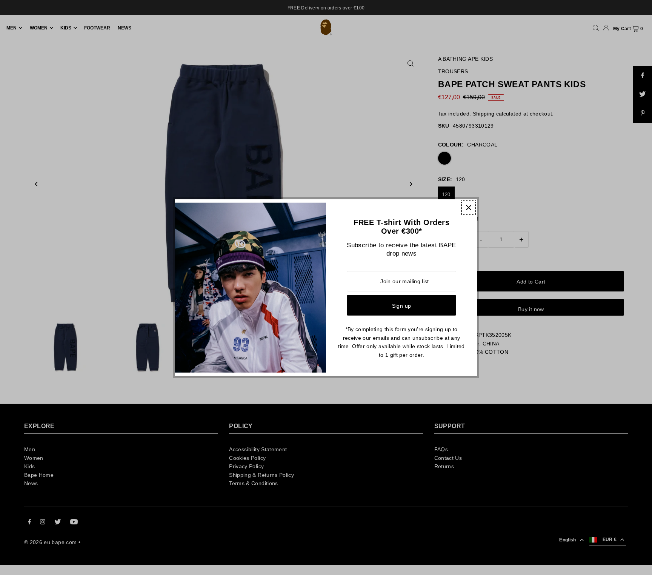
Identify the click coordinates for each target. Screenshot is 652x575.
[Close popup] (468, 207)
